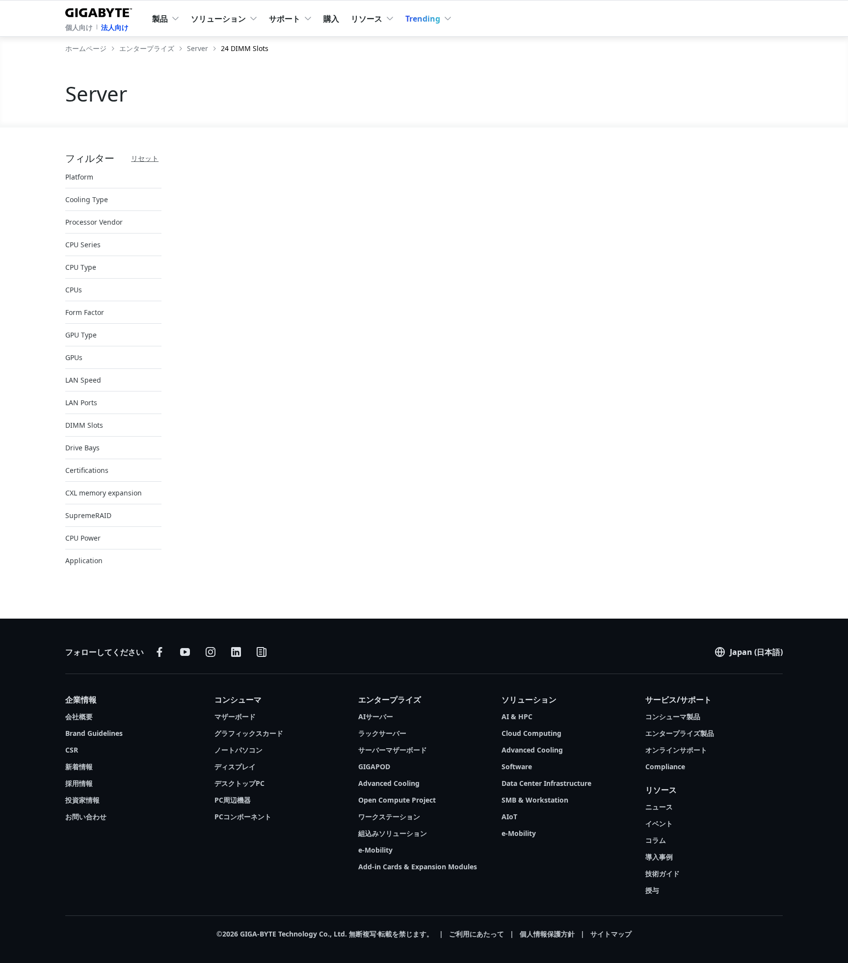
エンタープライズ (389, 699)
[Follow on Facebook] (159, 652)
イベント (659, 823)
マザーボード (235, 716)
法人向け (115, 27)
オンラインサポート (676, 750)
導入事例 (659, 856)
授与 (652, 890)
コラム (655, 840)
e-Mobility (375, 850)
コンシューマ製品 (672, 716)
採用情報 (79, 783)
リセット (145, 158)
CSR (71, 750)
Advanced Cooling (389, 783)
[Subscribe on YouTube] (185, 652)
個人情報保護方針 (547, 933)
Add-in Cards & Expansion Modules (417, 866)
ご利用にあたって (476, 933)
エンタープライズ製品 (679, 733)
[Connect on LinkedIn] (236, 652)
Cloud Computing (531, 733)
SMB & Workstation (535, 800)
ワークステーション (389, 816)
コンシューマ (238, 699)
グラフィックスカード (248, 733)
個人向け (79, 27)
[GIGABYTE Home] (100, 10)
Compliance (665, 766)
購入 (331, 18)
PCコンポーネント (242, 816)
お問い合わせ (85, 816)
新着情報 (79, 766)
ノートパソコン (238, 750)
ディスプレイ (235, 766)
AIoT (509, 816)
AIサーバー (375, 716)
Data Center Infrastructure (546, 783)
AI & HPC (517, 716)
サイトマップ (611, 933)
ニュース (659, 806)
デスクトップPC (239, 783)
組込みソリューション (392, 833)
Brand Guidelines (94, 733)
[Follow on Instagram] (210, 652)
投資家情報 (82, 800)
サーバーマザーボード (392, 750)
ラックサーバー (382, 733)
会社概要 (79, 716)
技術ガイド (662, 873)
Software (517, 766)
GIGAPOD (374, 766)
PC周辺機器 (232, 800)
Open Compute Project (397, 800)
